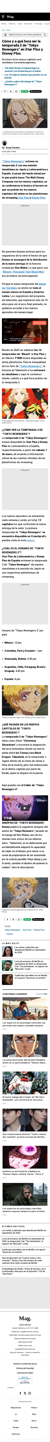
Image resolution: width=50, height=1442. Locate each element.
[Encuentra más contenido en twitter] (10, 91)
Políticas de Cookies (25, 1373)
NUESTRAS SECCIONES (25, 1401)
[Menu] (4, 16)
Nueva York (28, 24)
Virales (16, 1427)
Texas (20, 24)
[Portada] (25, 1322)
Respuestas (16, 1407)
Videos (34, 1407)
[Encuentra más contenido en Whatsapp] (16, 91)
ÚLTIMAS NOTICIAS (13, 1226)
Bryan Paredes (13, 147)
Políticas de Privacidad (25, 1368)
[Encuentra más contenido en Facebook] (5, 91)
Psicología (38, 24)
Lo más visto (10, 943)
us (16, 1414)
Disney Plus (39, 930)
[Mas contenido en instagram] (29, 1393)
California (12, 24)
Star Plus (27, 930)
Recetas (34, 1427)
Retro (34, 1421)
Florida (3, 24)
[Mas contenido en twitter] (25, 1393)
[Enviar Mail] (3, 148)
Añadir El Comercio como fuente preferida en (25, 35)
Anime (10, 934)
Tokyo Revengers (12, 930)
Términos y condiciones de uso (25, 1364)
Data (34, 1414)
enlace (30, 540)
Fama (16, 1421)
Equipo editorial (25, 1324)
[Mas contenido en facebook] (20, 1393)
